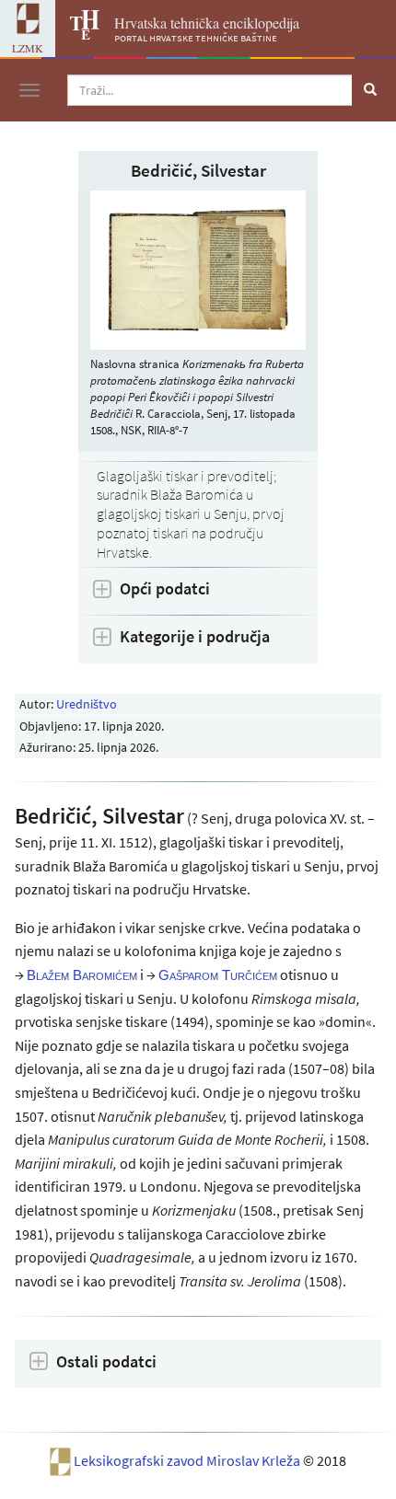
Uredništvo (86, 704)
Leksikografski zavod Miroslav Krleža (188, 1460)
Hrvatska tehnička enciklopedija (206, 22)
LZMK (27, 47)
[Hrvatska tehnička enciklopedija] (77, 34)
